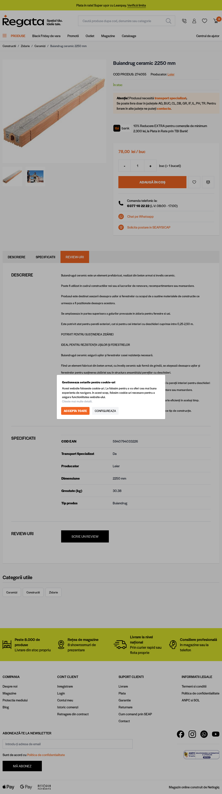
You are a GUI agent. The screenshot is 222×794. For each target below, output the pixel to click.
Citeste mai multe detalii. (77, 401)
